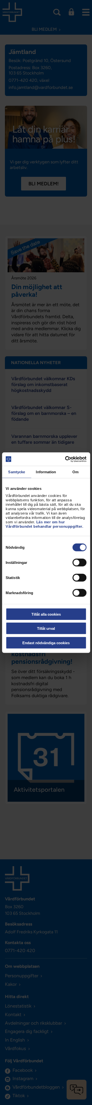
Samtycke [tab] (16, 472)
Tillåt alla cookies (46, 614)
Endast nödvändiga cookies (46, 643)
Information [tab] (46, 472)
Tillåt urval (46, 628)
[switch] (79, 562)
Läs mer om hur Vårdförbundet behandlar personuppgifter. (44, 524)
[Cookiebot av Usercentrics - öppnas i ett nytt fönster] (65, 459)
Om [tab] (75, 472)
